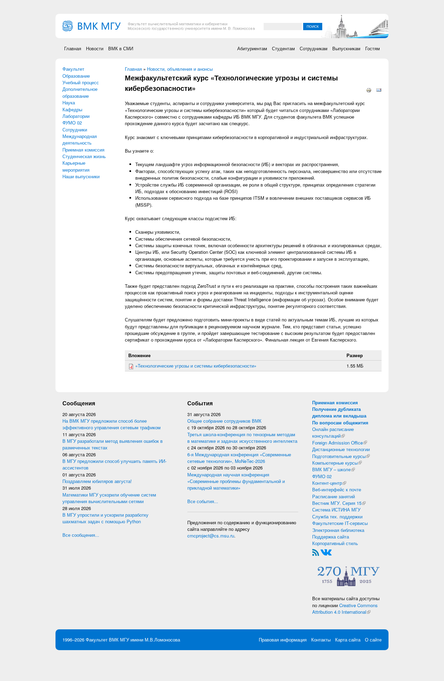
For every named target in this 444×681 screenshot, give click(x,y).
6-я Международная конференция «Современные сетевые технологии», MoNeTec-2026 (239, 457)
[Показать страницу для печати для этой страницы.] (369, 89)
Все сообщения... (80, 535)
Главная (72, 48)
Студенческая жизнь (84, 156)
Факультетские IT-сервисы (340, 523)
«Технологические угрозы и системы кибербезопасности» (195, 365)
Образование (76, 75)
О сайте (373, 639)
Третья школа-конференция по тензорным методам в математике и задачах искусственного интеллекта (242, 437)
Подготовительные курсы (341, 456)
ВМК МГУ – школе (333, 469)
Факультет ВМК (102, 639)
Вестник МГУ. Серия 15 (339, 503)
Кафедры (72, 109)
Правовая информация (283, 639)
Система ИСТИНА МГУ (336, 509)
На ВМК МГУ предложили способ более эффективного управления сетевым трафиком (111, 424)
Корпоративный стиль (335, 543)
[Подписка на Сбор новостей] (315, 551)
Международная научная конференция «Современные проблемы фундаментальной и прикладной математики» (236, 481)
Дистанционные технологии (341, 449)
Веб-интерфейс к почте (336, 489)
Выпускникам (346, 48)
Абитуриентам (252, 48)
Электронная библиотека (338, 530)
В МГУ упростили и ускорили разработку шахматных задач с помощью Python (105, 518)
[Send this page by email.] (379, 89)
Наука (68, 102)
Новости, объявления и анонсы (180, 69)
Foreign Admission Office (339, 442)
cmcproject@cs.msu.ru (210, 535)
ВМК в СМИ (120, 48)
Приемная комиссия (83, 149)
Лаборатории (75, 116)
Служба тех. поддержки (337, 516)
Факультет (73, 69)
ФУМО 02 (72, 122)
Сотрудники (74, 129)
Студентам (283, 48)
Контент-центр (329, 483)
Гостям (372, 48)
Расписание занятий (333, 496)
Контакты (321, 639)
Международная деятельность (79, 139)
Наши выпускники (81, 176)
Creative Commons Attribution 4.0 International (345, 608)
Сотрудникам (313, 48)
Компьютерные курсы (337, 462)
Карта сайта (347, 639)
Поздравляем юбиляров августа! (97, 481)
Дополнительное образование (79, 92)
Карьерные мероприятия (75, 166)
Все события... (202, 501)
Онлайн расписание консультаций (333, 432)
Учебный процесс (80, 82)
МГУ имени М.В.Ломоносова (150, 639)
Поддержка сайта (330, 536)
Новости (94, 48)
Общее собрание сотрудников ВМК (224, 420)
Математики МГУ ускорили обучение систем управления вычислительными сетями (109, 498)
